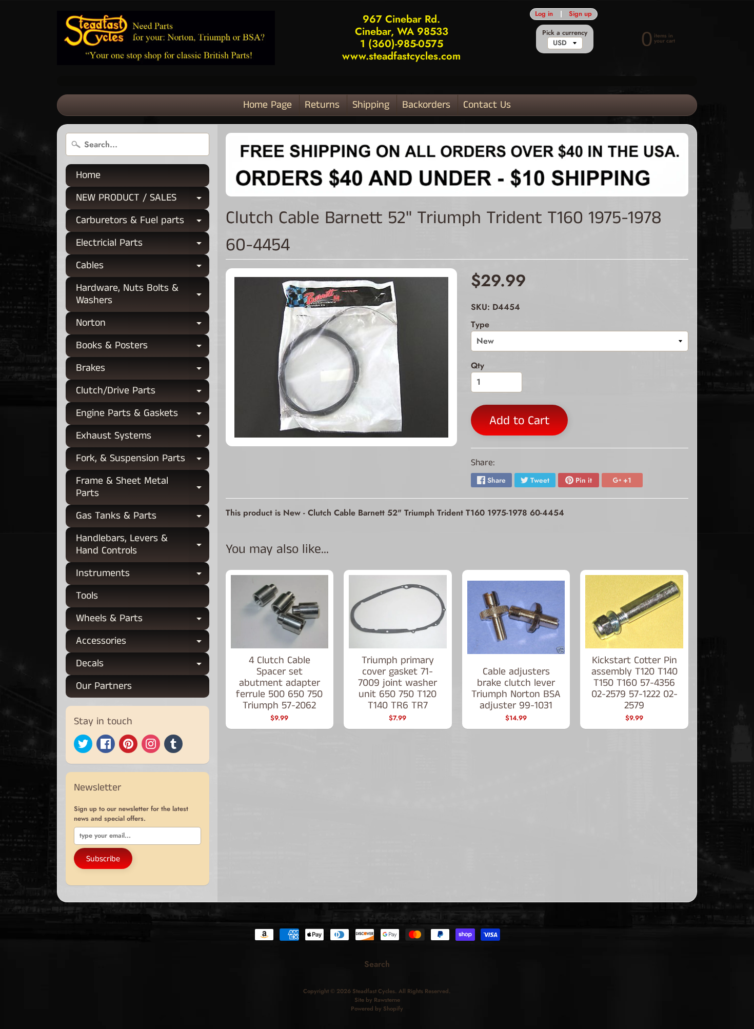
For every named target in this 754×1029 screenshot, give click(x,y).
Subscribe (103, 859)
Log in (544, 14)
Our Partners (104, 686)
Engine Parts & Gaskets (142, 415)
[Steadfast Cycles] (166, 38)
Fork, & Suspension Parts (142, 460)
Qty (477, 365)
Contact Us (487, 104)
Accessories (142, 643)
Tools (87, 595)
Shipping (370, 104)
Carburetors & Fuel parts (142, 222)
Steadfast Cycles (373, 991)
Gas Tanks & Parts (142, 517)
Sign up (580, 14)
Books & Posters (142, 347)
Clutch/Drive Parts (142, 392)
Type (480, 324)
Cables (142, 267)
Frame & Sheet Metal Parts (142, 487)
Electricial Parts (142, 244)
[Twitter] (83, 744)
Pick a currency (564, 32)
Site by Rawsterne (377, 1000)
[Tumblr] (173, 744)
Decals (142, 665)
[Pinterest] (128, 744)
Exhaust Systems (142, 437)
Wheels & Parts (142, 620)
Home (88, 175)
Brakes (142, 370)
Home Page (267, 104)
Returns (322, 104)
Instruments (142, 575)
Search (377, 964)
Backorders (426, 104)
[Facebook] (105, 744)
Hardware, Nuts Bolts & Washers (142, 295)
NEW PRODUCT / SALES (142, 199)
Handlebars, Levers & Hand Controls (142, 545)
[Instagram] (151, 744)
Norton (142, 324)
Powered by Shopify (377, 1008)
